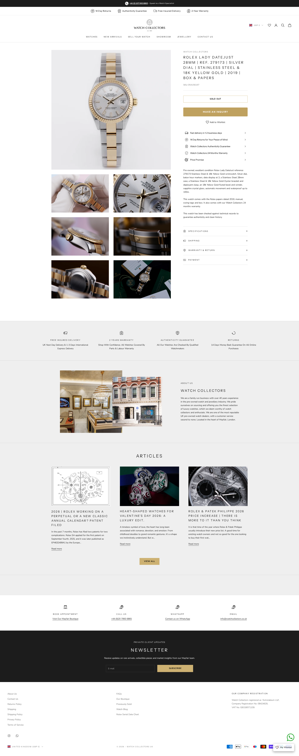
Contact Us (205, 37)
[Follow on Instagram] (9, 735)
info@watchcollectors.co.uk (233, 618)
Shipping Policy (14, 714)
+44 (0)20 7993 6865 (121, 618)
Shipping (11, 709)
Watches (91, 37)
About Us (12, 693)
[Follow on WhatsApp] (17, 735)
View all (149, 561)
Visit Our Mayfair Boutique (65, 618)
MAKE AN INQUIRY (215, 111)
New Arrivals (113, 37)
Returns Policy (14, 704)
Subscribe (175, 668)
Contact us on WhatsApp (177, 618)
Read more (56, 548)
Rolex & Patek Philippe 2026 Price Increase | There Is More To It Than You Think (216, 516)
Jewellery (184, 37)
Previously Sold (124, 704)
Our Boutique (122, 698)
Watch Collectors (195, 52)
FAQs (119, 693)
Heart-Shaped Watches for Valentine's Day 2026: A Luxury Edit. (147, 516)
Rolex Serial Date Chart (127, 714)
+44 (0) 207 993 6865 (139, 3)
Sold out (215, 99)
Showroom (164, 37)
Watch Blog (122, 709)
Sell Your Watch (139, 37)
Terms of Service (15, 724)
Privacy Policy (14, 719)
